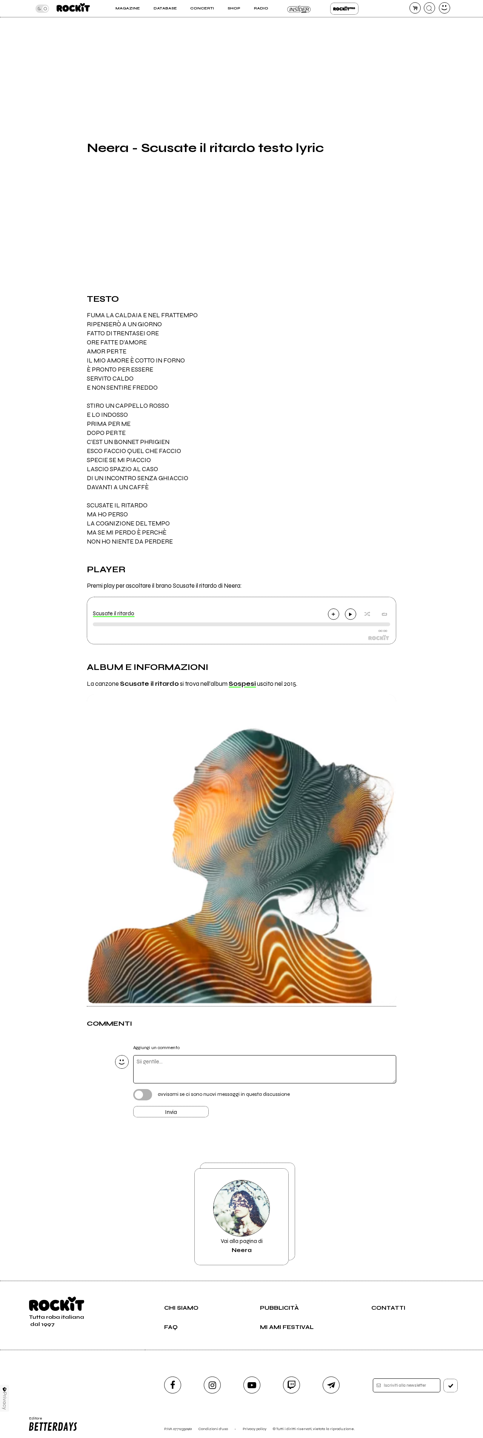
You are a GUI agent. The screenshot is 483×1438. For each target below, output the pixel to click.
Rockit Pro (344, 9)
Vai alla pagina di (242, 1246)
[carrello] (415, 8)
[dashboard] (444, 8)
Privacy (5, 1401)
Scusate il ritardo (113, 613)
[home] (73, 8)
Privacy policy (254, 1428)
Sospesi (242, 684)
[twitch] (291, 1385)
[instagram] (212, 1385)
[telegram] (331, 1385)
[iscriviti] (450, 1385)
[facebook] (172, 1385)
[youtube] (251, 1385)
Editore (33, 1420)
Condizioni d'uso (213, 1428)
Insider (299, 8)
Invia (171, 1112)
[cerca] (429, 8)
